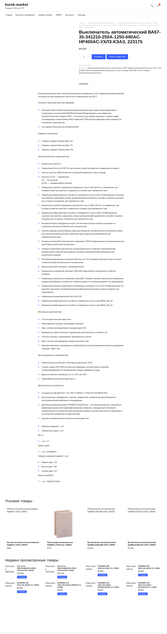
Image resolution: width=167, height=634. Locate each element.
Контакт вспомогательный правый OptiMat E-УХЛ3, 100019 (23, 543)
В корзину (99, 57)
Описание (83, 84)
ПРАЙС (59, 15)
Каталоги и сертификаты (25, 15)
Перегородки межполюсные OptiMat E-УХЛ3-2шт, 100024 (60, 543)
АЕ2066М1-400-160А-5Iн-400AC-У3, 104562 (108, 567)
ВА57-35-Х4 (89, 27)
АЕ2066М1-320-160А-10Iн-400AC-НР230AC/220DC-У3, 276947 (108, 585)
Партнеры (82, 15)
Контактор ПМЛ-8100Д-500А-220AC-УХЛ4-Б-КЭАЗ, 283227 (67, 568)
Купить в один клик (117, 57)
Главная (9, 15)
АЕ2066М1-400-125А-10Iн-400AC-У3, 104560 (28, 584)
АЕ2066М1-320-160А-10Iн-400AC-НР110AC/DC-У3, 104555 (147, 585)
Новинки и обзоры (45, 15)
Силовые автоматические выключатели (101, 23)
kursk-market (16, 4)
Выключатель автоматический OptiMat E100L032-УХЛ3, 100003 (142, 543)
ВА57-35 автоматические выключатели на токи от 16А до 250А (109, 70)
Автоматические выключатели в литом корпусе (134, 23)
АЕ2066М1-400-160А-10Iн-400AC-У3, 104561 (149, 567)
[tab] (83, 83)
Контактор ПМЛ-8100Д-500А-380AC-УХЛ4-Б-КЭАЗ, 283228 (27, 568)
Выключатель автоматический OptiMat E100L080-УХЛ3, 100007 (101, 543)
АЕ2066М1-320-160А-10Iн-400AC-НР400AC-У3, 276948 (69, 585)
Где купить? (69, 15)
